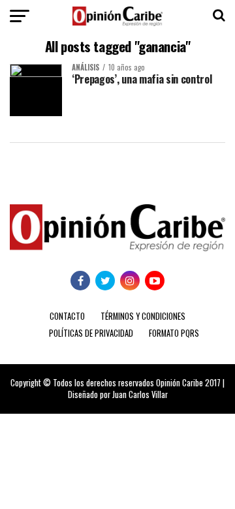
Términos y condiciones (143, 316)
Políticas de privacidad (91, 333)
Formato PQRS (174, 333)
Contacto (67, 316)
